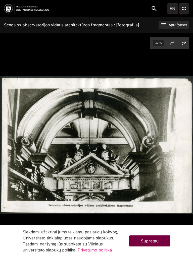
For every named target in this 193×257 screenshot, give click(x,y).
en (172, 8)
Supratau (150, 240)
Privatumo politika (95, 249)
